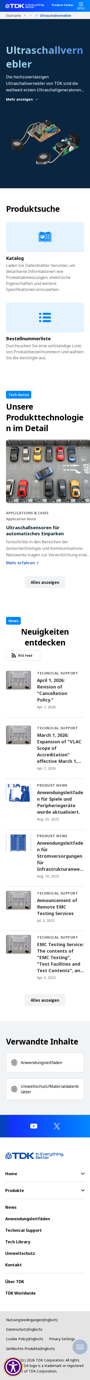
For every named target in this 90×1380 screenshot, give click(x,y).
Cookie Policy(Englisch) (24, 1338)
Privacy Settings (62, 1338)
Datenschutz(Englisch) (24, 1329)
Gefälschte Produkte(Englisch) (30, 1348)
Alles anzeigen (45, 582)
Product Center (63, 5)
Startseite (13, 15)
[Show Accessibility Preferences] (13, 1367)
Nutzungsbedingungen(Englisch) (32, 1319)
